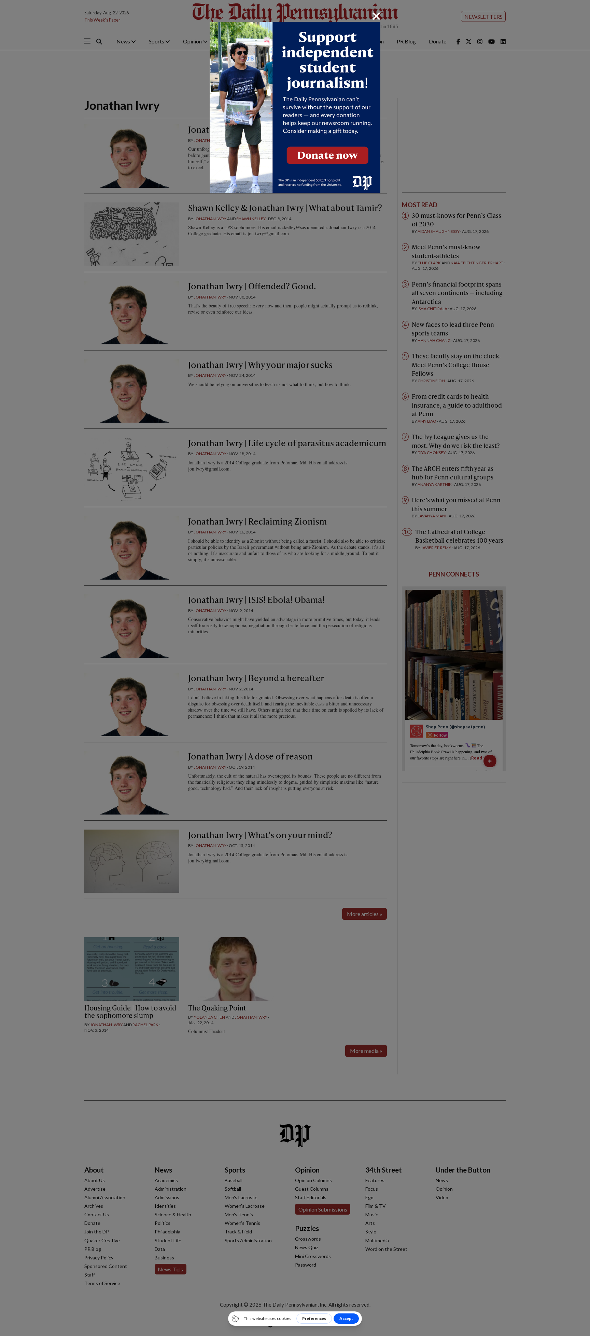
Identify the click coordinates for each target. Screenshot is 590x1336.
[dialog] (295, 668)
